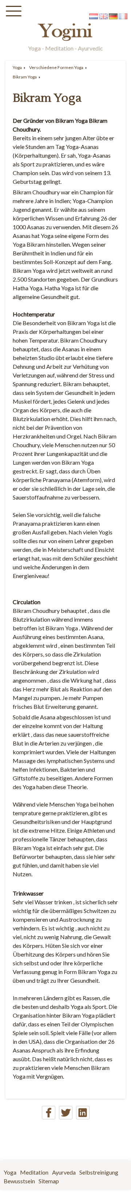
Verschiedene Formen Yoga (56, 67)
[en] (103, 16)
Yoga (17, 67)
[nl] (93, 16)
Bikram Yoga (25, 77)
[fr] (123, 16)
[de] (113, 16)
